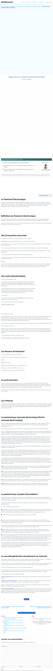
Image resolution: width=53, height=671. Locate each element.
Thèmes (23, 2)
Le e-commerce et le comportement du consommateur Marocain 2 (28, 6)
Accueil (2, 6)
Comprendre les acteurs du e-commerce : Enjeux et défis (13, 607)
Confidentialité (48, 2)
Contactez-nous (41, 2)
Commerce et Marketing (9, 6)
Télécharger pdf (34, 2)
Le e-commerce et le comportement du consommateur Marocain (15, 162)
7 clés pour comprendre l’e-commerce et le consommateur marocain (40, 607)
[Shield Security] (1, 669)
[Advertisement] (26, 149)
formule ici (44, 624)
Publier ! (27, 2)
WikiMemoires (7, 2)
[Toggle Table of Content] (50, 195)
